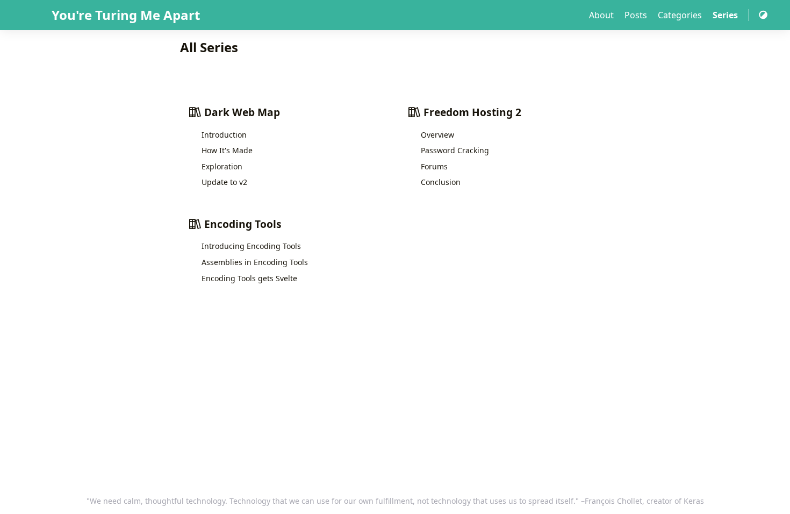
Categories (681, 15)
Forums (434, 166)
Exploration (222, 166)
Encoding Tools (242, 224)
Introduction (224, 135)
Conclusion (441, 182)
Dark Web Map (241, 112)
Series (726, 15)
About (602, 15)
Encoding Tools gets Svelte (249, 278)
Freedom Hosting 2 (471, 112)
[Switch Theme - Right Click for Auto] (763, 15)
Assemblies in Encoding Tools (255, 262)
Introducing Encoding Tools (251, 246)
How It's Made (227, 150)
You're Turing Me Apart (126, 15)
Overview (437, 135)
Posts (636, 15)
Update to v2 (224, 182)
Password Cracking (455, 150)
